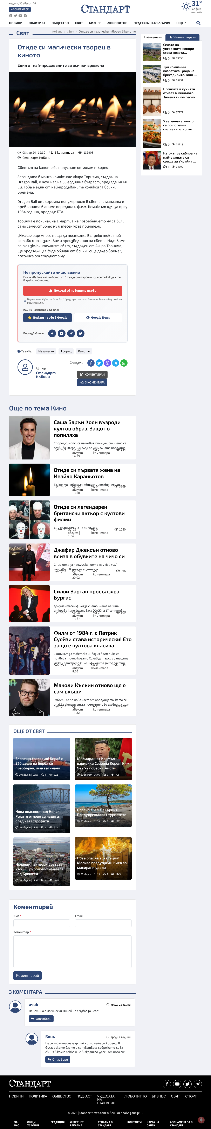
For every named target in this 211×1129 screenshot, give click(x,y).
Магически (46, 351)
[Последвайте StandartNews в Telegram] (25, 16)
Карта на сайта (153, 1124)
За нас (16, 1124)
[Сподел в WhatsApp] (124, 363)
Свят (70, 32)
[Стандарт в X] (80, 333)
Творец (66, 351)
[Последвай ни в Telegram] (198, 1084)
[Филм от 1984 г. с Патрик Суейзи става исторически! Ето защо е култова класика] (29, 650)
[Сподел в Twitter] (99, 363)
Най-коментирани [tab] (182, 37)
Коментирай (94, 374)
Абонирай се (20, 9)
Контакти (134, 1122)
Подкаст (84, 1096)
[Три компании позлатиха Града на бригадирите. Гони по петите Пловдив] (152, 74)
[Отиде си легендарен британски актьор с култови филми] (29, 520)
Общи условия (33, 1124)
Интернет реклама (77, 1124)
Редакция (57, 1122)
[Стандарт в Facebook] (52, 333)
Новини (57, 32)
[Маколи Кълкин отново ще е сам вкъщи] (29, 697)
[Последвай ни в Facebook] (167, 1084)
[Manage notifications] (201, 1120)
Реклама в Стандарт (105, 1124)
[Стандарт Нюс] (30, 1087)
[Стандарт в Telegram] (71, 333)
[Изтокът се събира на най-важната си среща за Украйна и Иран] (152, 160)
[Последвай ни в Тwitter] (187, 1084)
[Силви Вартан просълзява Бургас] (29, 603)
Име (17, 916)
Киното (84, 351)
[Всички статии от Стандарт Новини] (25, 367)
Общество (61, 1096)
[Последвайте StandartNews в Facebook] (10, 16)
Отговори (43, 1019)
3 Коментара (94, 382)
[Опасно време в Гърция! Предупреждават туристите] (103, 805)
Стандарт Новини (36, 157)
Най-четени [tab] (153, 37)
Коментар (22, 932)
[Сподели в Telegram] (115, 363)
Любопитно (135, 1096)
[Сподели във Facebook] (91, 363)
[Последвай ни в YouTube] (177, 1084)
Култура (60, 449)
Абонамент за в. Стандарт (181, 1124)
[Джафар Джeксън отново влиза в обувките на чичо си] (29, 562)
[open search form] (198, 23)
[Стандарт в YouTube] (62, 333)
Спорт (191, 1096)
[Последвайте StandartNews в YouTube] (20, 16)
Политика (38, 1096)
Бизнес (159, 1096)
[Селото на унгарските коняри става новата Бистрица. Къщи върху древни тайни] (152, 52)
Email (79, 916)
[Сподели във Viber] (107, 363)
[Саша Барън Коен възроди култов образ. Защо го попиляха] (29, 437)
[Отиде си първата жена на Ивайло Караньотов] (29, 480)
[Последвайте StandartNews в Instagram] (15, 16)
